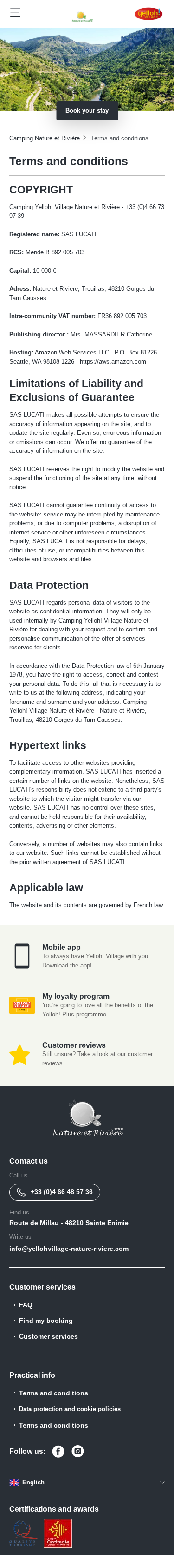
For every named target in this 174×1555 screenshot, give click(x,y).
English (33, 1482)
